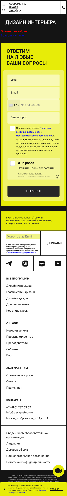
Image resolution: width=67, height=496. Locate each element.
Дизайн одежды (17, 298)
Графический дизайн (20, 292)
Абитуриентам (17, 368)
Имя (13, 80)
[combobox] (14, 105)
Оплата (11, 381)
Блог (9, 355)
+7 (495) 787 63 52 (18, 407)
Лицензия (13, 443)
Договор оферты (17, 449)
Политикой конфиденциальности (22, 253)
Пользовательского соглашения (34, 136)
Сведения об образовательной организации (27, 435)
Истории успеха (17, 330)
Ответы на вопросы (19, 375)
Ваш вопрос (19, 117)
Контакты (13, 400)
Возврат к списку (13, 35)
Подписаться (53, 243)
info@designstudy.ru (19, 412)
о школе (12, 323)
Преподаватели (17, 343)
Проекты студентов (19, 337)
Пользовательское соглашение (27, 456)
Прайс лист (14, 388)
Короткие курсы (17, 311)
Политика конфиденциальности (28, 462)
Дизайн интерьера (19, 286)
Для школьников (18, 304)
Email (14, 92)
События (12, 349)
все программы (17, 278)
